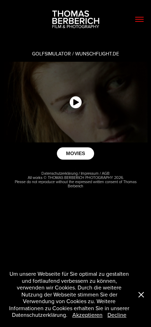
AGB (106, 173)
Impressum (90, 173)
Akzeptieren (87, 315)
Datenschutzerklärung (59, 173)
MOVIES (75, 153)
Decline (116, 315)
